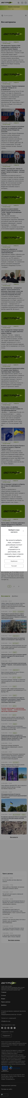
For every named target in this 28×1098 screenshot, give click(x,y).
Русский (14, 566)
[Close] (23, 531)
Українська (14, 561)
